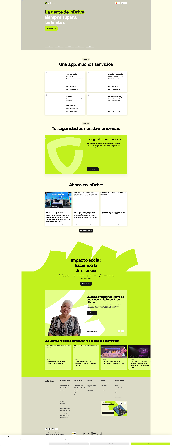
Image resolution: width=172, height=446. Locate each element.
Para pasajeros (71, 86)
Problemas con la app (65, 411)
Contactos (117, 395)
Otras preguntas (64, 418)
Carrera (116, 385)
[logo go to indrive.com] (49, 3)
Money (75, 395)
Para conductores (72, 89)
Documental (104, 385)
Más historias (91, 331)
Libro (102, 388)
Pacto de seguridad (91, 383)
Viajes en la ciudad (64, 385)
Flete (75, 392)
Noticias (116, 390)
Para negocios (71, 111)
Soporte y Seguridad (65, 413)
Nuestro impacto (105, 383)
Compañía (117, 383)
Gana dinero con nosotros (80, 383)
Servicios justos (64, 383)
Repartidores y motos (65, 408)
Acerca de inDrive (64, 415)
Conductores (63, 406)
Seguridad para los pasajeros (91, 386)
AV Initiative (104, 390)
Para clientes (70, 106)
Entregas (62, 390)
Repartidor (76, 390)
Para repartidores (72, 109)
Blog (116, 392)
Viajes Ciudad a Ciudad (65, 388)
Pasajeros (62, 403)
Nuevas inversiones (119, 388)
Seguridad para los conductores (91, 389)
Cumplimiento (118, 397)
